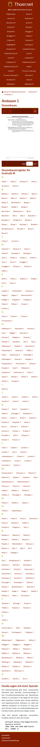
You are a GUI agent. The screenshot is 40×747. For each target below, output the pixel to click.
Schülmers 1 (30, 578)
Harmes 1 (31, 328)
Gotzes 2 (24, 316)
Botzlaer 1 (24, 224)
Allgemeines (11, 14)
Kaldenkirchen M (10, 53)
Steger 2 (24, 591)
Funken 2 (5, 308)
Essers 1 (13, 283)
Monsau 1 (5, 486)
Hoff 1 (4, 355)
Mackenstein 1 (7, 473)
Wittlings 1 (6, 662)
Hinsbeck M (10, 49)
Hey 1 (25, 342)
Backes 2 (15, 194)
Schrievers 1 (6, 578)
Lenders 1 (24, 447)
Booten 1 (28, 220)
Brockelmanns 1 (8, 229)
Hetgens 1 (16, 337)
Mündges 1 (16, 495)
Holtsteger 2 (6, 359)
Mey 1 (35, 477)
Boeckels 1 (32, 216)
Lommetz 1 (6, 465)
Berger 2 (5, 207)
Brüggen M (11, 36)
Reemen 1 (16, 535)
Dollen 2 (23, 258)
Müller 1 (5, 490)
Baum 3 (14, 198)
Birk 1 (29, 211)
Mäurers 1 (32, 473)
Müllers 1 (15, 490)
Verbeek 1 (27, 628)
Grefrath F (29, 40)
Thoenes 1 (16, 608)
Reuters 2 (5, 544)
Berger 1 (27, 202)
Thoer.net (23, 4)
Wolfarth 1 (29, 662)
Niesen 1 (5, 503)
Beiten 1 (33, 198)
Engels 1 (34, 279)
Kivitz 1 (23, 418)
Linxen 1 (18, 461)
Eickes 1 (13, 279)
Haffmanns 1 (6, 328)
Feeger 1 (5, 295)
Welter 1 (16, 649)
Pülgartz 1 (16, 527)
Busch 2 (5, 233)
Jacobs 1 (5, 397)
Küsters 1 (5, 440)
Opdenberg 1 (17, 510)
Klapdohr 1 (16, 422)
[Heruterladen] (35, 111)
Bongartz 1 (6, 220)
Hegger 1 (12, 333)
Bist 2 (22, 216)
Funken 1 (24, 304)
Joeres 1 (35, 397)
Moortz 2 (26, 486)
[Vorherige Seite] (5, 111)
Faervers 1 (30, 291)
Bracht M (10, 27)
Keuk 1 (4, 418)
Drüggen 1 (23, 262)
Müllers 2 (25, 490)
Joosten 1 (5, 401)
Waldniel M (29, 84)
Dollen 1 (13, 258)
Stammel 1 (31, 587)
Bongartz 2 (17, 220)
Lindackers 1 (6, 461)
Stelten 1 (34, 591)
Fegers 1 (14, 295)
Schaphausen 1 (14, 560)
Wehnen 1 (6, 649)
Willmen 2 (27, 653)
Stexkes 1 (5, 595)
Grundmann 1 (7, 321)
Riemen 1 (5, 548)
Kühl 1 (15, 435)
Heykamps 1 (6, 346)
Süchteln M (11, 80)
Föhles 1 (14, 304)
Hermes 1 (5, 337)
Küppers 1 (25, 435)
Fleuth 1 (5, 304)
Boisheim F (29, 18)
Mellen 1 (16, 477)
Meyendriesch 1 (8, 482)
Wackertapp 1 (7, 640)
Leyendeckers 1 (7, 456)
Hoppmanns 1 (7, 363)
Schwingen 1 (18, 582)
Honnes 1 (18, 359)
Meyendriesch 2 (23, 482)
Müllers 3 (5, 495)
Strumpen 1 (25, 595)
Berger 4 (24, 207)
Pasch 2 (14, 518)
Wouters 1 (27, 666)
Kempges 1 (15, 413)
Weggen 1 (5, 644)
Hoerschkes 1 (7, 350)
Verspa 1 (5, 632)
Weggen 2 (16, 644)
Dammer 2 (17, 249)
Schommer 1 (29, 569)
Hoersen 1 (19, 350)
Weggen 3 (27, 644)
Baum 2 (4, 198)
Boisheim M (10, 23)
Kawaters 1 (24, 409)
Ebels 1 (4, 279)
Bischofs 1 (5, 216)
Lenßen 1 (5, 452)
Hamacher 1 (19, 328)
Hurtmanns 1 (19, 372)
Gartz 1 (4, 316)
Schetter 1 (28, 560)
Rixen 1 (4, 552)
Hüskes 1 (14, 377)
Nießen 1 (15, 503)
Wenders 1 (27, 649)
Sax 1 (4, 560)
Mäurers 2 (6, 477)
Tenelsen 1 (6, 603)
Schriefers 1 (30, 574)
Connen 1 (15, 241)
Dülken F (29, 36)
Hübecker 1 (25, 368)
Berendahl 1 (16, 202)
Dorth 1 (13, 262)
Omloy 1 (5, 510)
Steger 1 (15, 591)
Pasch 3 (23, 518)
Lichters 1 (20, 456)
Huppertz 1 (6, 372)
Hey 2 (33, 342)
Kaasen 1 (5, 409)
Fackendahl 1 (17, 291)
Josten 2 (25, 401)
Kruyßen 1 (6, 435)
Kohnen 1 (14, 426)
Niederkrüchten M (11, 66)
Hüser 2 (5, 377)
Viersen (29, 80)
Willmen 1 (16, 653)
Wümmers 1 (6, 671)
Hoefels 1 (18, 346)
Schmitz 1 (17, 569)
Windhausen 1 (7, 658)
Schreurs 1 (18, 574)
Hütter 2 (34, 377)
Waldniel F (11, 84)
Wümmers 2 (19, 671)
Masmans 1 (20, 473)
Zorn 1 (25, 679)
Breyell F (29, 27)
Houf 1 (15, 368)
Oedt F (29, 66)
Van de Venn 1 (7, 628)
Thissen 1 (27, 603)
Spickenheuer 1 (17, 587)
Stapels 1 (5, 591)
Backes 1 (5, 194)
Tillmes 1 (5, 612)
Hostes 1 (32, 363)
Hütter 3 (5, 381)
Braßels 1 (34, 224)
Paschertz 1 (33, 518)
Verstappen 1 (17, 632)
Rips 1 (14, 548)
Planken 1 (15, 523)
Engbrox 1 (24, 279)
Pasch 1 (5, 518)
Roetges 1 (14, 552)
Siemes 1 (30, 582)
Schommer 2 (6, 574)
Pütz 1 (26, 527)
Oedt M (11, 71)
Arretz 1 (15, 186)
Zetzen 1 (16, 679)
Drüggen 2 (6, 266)
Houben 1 (5, 368)
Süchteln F (29, 75)
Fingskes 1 (16, 300)
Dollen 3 (33, 258)
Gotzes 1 (14, 316)
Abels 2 (13, 181)
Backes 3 (25, 194)
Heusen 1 (27, 337)
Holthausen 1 (15, 355)
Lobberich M (11, 62)
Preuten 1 (5, 527)
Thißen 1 (5, 608)
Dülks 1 (4, 271)
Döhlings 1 (27, 253)
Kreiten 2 (26, 431)
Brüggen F (29, 31)
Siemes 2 (5, 587)
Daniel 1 (5, 253)
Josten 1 (15, 401)
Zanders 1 (5, 679)
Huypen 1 (15, 381)
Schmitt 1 (16, 565)
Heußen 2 (16, 342)
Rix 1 (30, 548)
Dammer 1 (6, 249)
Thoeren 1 (27, 608)
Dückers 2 (28, 266)
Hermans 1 (24, 333)
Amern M (11, 18)
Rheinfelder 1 (17, 544)
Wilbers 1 (5, 653)
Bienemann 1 (18, 211)
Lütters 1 (16, 465)
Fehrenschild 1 (26, 295)
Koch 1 (4, 426)
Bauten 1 (23, 198)
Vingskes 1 (29, 632)
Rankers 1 (5, 535)
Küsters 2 (16, 440)
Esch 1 (4, 283)
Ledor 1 (4, 447)
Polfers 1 (25, 523)
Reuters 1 (25, 539)
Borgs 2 (14, 224)
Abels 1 (4, 181)
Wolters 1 (5, 666)
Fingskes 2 (27, 300)
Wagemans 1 (20, 640)
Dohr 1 (4, 258)
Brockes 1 (21, 229)
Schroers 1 (18, 578)
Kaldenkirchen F (29, 49)
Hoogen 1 (29, 359)
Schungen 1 (6, 582)
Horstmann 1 (21, 363)
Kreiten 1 (16, 431)
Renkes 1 (5, 539)
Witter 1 (30, 658)
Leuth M (11, 58)
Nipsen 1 (25, 503)
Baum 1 (34, 194)
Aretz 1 (34, 181)
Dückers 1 (17, 266)
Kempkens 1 (27, 413)
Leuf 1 (14, 452)
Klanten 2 (5, 422)
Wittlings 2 (17, 662)
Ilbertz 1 (5, 389)
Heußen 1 (5, 342)
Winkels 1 (20, 658)
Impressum (6, 738)
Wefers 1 (32, 640)
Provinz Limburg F (29, 71)
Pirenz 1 (5, 523)
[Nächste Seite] (10, 111)
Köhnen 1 (25, 426)
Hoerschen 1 (30, 346)
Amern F (29, 14)
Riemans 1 (30, 544)
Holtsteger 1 (28, 355)
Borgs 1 (4, 224)
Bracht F (29, 23)
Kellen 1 (5, 413)
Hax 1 (4, 333)
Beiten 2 (5, 202)
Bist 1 (15, 216)
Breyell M (11, 31)
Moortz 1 (16, 486)
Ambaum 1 (8, 94)
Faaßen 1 (5, 291)
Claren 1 (5, 241)
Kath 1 (14, 409)
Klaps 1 (27, 422)
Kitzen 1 (13, 418)
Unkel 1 (5, 620)
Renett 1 (26, 535)
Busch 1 (31, 229)
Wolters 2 (16, 666)
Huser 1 (30, 372)
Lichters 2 (31, 456)
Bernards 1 (6, 211)
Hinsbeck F (29, 45)
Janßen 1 (25, 397)
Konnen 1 (5, 431)
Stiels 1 (15, 595)
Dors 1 (4, 262)
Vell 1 (18, 628)
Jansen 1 (15, 397)
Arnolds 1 (5, 186)
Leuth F (29, 53)
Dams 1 (27, 249)
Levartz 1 (23, 452)
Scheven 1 (5, 565)
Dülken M (11, 40)
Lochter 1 (28, 461)
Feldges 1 (5, 300)
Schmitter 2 (6, 569)
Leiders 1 (14, 447)
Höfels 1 (30, 350)
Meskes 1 (26, 477)
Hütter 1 (24, 377)
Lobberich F (29, 58)
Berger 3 (14, 207)
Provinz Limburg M (11, 75)
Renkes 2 (15, 539)
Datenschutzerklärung (10, 740)
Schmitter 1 (27, 565)
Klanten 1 (33, 418)
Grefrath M (11, 45)
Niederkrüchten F (29, 62)
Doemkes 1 (15, 253)
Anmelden (6, 735)
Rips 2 (22, 548)
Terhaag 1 (16, 603)
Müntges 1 (28, 495)
